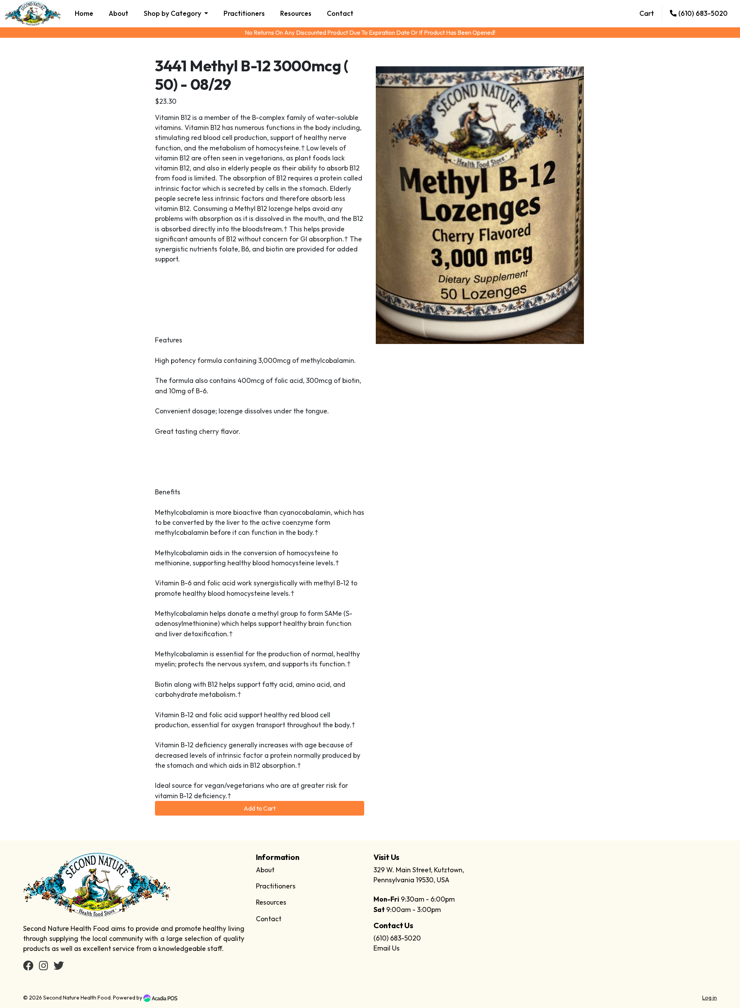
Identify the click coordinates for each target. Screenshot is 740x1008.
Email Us (386, 948)
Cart (646, 13)
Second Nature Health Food (77, 997)
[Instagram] (43, 966)
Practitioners (244, 13)
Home (84, 13)
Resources (295, 13)
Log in (709, 997)
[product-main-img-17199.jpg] (480, 204)
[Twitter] (59, 966)
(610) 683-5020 (702, 13)
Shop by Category (173, 13)
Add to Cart (260, 808)
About (118, 13)
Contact (340, 13)
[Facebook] (28, 966)
